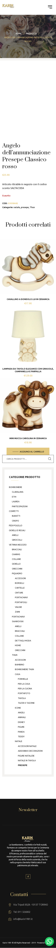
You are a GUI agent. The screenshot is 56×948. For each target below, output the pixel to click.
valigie (18, 607)
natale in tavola (27, 760)
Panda (21, 732)
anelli (15, 535)
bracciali (17, 549)
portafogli (21, 602)
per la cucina (25, 688)
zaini (17, 612)
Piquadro (17, 573)
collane (16, 559)
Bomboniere (15, 487)
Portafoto (24, 693)
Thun (32, 207)
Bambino (19, 664)
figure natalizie (26, 756)
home (18, 645)
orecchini (17, 569)
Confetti (14, 511)
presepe (25, 207)
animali (22, 717)
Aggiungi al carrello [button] (32, 451)
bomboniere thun (24, 669)
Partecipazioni (19, 506)
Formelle (23, 679)
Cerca (49, 459)
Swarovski (17, 621)
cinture (19, 593)
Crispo (15, 521)
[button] (49, 941)
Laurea (15, 501)
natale (17, 207)
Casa (17, 674)
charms (16, 554)
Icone (18, 708)
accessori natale (27, 746)
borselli (19, 583)
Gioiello (16, 564)
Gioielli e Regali (17, 530)
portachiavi (21, 597)
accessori (20, 578)
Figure (21, 727)
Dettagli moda (23, 640)
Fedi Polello (15, 525)
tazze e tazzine (26, 703)
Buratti (16, 516)
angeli (21, 712)
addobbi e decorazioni (30, 751)
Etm (14, 497)
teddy (21, 736)
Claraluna (17, 492)
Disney (21, 722)
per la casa (24, 684)
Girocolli (17, 540)
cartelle (20, 588)
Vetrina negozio (18, 545)
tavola (22, 698)
